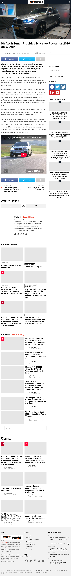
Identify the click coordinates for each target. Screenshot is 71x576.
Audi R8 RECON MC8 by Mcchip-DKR (11, 266)
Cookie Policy (30, 543)
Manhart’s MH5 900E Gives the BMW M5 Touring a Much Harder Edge (34, 370)
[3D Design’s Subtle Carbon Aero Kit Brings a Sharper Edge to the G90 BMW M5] (12, 403)
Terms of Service (58, 570)
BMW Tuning (5, 285)
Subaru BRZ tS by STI (33, 267)
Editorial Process (30, 544)
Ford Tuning (28, 315)
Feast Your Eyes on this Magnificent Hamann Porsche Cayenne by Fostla (58, 562)
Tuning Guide (5, 315)
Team (27, 548)
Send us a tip (29, 546)
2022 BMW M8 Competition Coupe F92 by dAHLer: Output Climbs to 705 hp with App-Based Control (35, 385)
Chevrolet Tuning (30, 285)
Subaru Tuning (29, 264)
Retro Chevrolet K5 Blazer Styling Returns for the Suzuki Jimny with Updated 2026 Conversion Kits (35, 293)
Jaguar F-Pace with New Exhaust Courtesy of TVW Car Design (59, 538)
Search (68, 53)
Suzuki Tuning (29, 286)
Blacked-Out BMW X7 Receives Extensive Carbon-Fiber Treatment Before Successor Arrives (11, 290)
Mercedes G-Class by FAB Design (60, 544)
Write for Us (29, 550)
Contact (28, 541)
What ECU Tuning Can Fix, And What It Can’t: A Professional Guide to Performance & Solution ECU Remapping (12, 321)
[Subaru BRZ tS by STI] (35, 255)
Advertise (28, 537)
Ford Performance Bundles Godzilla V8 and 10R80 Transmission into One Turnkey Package (35, 320)
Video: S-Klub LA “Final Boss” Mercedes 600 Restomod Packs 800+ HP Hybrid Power (35, 489)
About (65, 570)
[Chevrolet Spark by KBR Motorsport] (12, 479)
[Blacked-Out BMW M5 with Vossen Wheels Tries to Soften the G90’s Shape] (12, 358)
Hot (2, 272)
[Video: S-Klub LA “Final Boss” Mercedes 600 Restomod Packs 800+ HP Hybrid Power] (35, 478)
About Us (28, 536)
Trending (2, 302)
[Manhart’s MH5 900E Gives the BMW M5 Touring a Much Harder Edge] (12, 372)
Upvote (11, 206)
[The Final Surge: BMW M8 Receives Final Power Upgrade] (12, 417)
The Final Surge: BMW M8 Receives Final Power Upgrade (35, 414)
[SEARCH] (69, 2)
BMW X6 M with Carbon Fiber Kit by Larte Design (35, 517)
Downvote (36, 206)
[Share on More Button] (40, 59)
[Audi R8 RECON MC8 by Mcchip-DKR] (12, 254)
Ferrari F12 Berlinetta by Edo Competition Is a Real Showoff (58, 549)
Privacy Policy (48, 570)
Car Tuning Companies (32, 539)
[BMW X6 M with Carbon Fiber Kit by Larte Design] (35, 507)
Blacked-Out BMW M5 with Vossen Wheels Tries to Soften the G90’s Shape (35, 356)
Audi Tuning (5, 263)
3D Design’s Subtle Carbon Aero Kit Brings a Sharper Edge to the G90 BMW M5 (35, 401)
